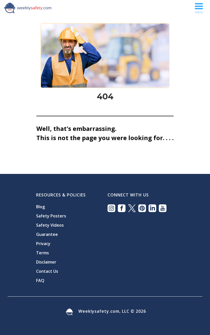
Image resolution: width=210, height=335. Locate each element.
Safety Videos (50, 225)
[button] (199, 7)
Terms (42, 253)
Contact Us (47, 271)
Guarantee (47, 234)
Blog (40, 207)
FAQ (40, 280)
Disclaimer (46, 262)
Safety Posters (51, 216)
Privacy (43, 243)
